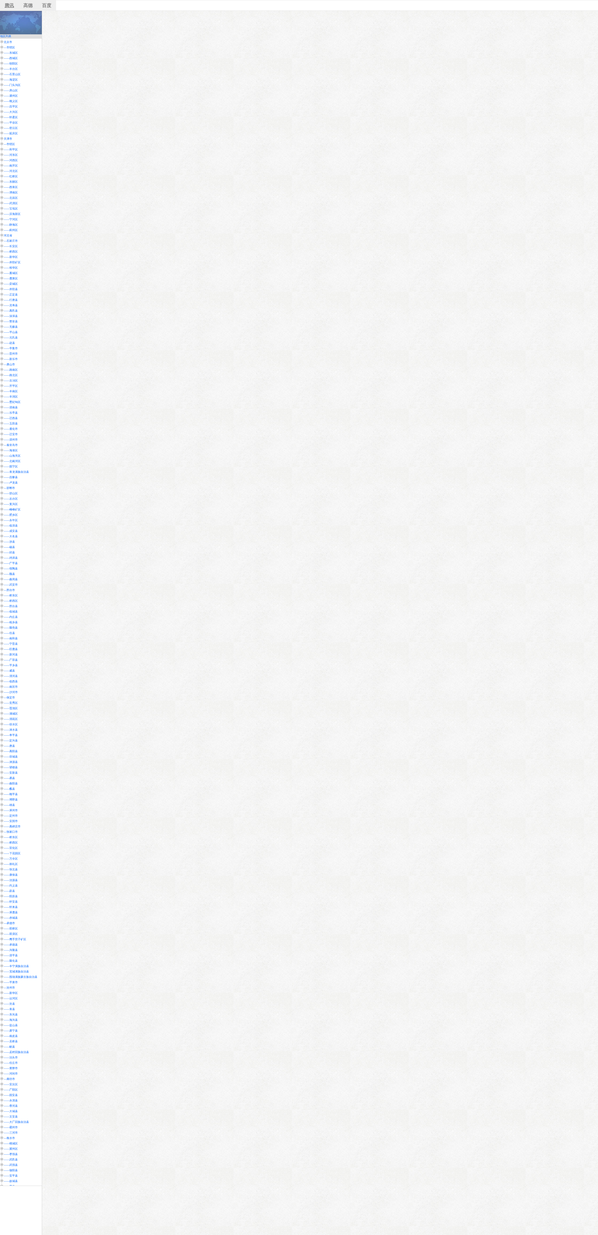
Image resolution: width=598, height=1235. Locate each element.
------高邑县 (11, 310)
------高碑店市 (12, 826)
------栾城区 (11, 283)
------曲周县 (11, 579)
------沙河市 (11, 692)
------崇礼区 (11, 864)
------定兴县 (11, 740)
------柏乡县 (11, 622)
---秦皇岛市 (11, 445)
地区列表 (5, 36)
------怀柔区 (11, 117)
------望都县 (11, 767)
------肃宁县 (11, 1030)
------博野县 (11, 799)
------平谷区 (11, 122)
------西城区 (11, 58)
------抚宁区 (11, 466)
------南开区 (11, 165)
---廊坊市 (9, 1079)
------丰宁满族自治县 (16, 966)
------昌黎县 (11, 477)
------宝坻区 (11, 208)
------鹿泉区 (11, 278)
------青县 (9, 1009)
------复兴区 (11, 504)
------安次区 (11, 1084)
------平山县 (11, 332)
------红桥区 (11, 176)
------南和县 (11, 638)
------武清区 (11, 203)
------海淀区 (11, 79)
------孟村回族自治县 (16, 1052)
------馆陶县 (11, 568)
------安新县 (11, 772)
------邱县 (9, 552)
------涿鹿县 (11, 912)
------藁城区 (11, 273)
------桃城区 (11, 1143)
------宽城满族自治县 (16, 971)
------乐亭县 (11, 412)
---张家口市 (11, 831)
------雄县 (9, 805)
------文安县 (11, 1116)
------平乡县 (11, 665)
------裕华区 (11, 267)
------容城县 (11, 756)
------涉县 (9, 541)
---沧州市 (9, 987)
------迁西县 (11, 418)
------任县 (9, 633)
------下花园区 (12, 853)
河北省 (8, 235)
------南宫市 (11, 686)
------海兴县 (11, 1019)
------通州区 (11, 95)
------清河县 (11, 676)
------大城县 (11, 1111)
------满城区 (11, 713)
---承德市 (9, 923)
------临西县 (11, 681)
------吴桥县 (11, 1041)
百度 (46, 5)
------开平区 (11, 386)
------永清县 (11, 1100)
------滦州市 (11, 439)
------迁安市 (11, 434)
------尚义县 (11, 885)
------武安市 (11, 584)
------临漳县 (11, 525)
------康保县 (11, 874)
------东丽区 (11, 181)
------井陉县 (11, 289)
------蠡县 (9, 788)
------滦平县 (11, 955)
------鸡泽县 (11, 557)
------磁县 (9, 547)
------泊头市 (11, 1057)
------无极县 (11, 326)
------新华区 (11, 257)
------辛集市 (11, 348)
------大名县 (11, 536)
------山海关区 (12, 455)
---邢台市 (9, 590)
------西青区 (11, 187)
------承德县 (11, 944)
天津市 (8, 138)
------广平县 (11, 563)
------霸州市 (11, 1127)
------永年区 (11, 520)
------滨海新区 (12, 214)
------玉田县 (11, 423)
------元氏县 (11, 337)
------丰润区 (11, 396)
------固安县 (11, 1095)
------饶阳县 (11, 1170)
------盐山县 (11, 1025)
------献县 (9, 1046)
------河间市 (11, 1073)
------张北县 (11, 869)
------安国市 (11, 821)
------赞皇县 (11, 321)
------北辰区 (11, 197)
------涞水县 (11, 729)
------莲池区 (11, 708)
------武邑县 (11, 1159)
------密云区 (11, 128)
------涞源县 (11, 762)
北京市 (8, 42)
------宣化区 (11, 848)
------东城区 (11, 52)
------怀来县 (11, 907)
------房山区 (11, 90)
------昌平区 (11, 106)
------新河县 (11, 654)
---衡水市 (9, 1138)
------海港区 (11, 450)
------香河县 (11, 1105)
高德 (28, 5)
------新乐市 (11, 359)
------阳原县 (11, 896)
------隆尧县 (11, 627)
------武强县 (11, 1165)
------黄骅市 (11, 1068)
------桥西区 (11, 251)
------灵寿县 (11, 305)
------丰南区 (11, 391)
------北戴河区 (12, 461)
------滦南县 (11, 407)
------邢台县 (11, 606)
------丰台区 (11, 69)
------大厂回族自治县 (16, 1122)
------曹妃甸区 (12, 402)
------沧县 (9, 1003)
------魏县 (9, 574)
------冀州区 (11, 1148)
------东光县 (11, 1014)
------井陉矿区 (12, 262)
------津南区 (11, 192)
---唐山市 (9, 364)
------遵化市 (11, 429)
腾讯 (9, 5)
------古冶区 (11, 380)
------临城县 (11, 611)
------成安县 (11, 531)
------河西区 (11, 160)
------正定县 (11, 294)
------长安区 (11, 246)
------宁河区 (11, 219)
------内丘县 (11, 617)
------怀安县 (11, 901)
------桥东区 (11, 595)
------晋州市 (11, 353)
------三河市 (11, 1132)
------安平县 (11, 1175)
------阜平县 (11, 735)
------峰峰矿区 (12, 509)
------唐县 (9, 745)
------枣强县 (11, 1154)
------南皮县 (11, 1036)
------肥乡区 (11, 514)
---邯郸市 (9, 488)
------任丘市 (11, 1062)
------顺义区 (11, 101)
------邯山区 (11, 493)
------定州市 (11, 815)
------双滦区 (11, 934)
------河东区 (11, 155)
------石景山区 (12, 74)
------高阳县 (11, 751)
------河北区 (11, 171)
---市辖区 (9, 47)
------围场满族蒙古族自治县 (20, 977)
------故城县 (11, 1181)
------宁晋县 (11, 643)
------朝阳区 (11, 63)
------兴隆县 (11, 950)
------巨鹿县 (11, 649)
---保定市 (9, 697)
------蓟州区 (11, 230)
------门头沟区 (12, 85)
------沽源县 (11, 880)
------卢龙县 (11, 482)
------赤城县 (11, 917)
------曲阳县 (11, 783)
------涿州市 (11, 810)
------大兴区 (11, 112)
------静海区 (11, 224)
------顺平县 (11, 794)
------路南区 (11, 369)
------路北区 (11, 375)
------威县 (9, 670)
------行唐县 (11, 300)
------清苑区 (11, 719)
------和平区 (11, 149)
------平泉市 (11, 982)
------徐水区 (11, 724)
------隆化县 (11, 960)
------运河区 (11, 998)
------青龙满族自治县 (16, 471)
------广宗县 (11, 660)
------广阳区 (11, 1089)
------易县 (9, 778)
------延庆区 (11, 133)
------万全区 (11, 858)
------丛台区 (11, 498)
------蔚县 (9, 891)
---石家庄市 (11, 240)
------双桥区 (11, 928)
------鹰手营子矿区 (15, 939)
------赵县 (9, 343)
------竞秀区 (11, 703)
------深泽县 (11, 316)
